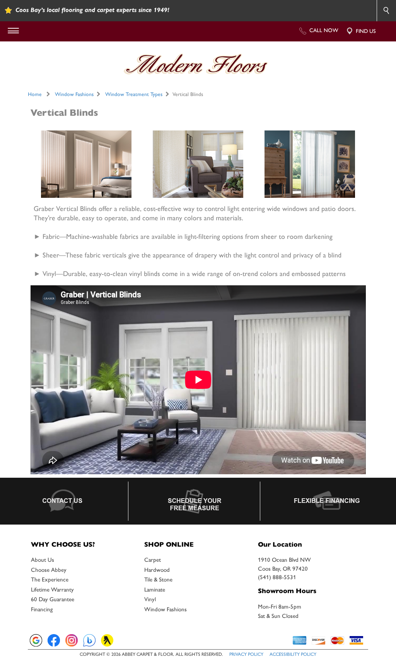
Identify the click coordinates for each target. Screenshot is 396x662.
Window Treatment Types (133, 94)
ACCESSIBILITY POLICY (293, 654)
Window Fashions (74, 94)
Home (35, 94)
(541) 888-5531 (277, 577)
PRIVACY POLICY (246, 654)
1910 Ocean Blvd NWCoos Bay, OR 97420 (284, 564)
